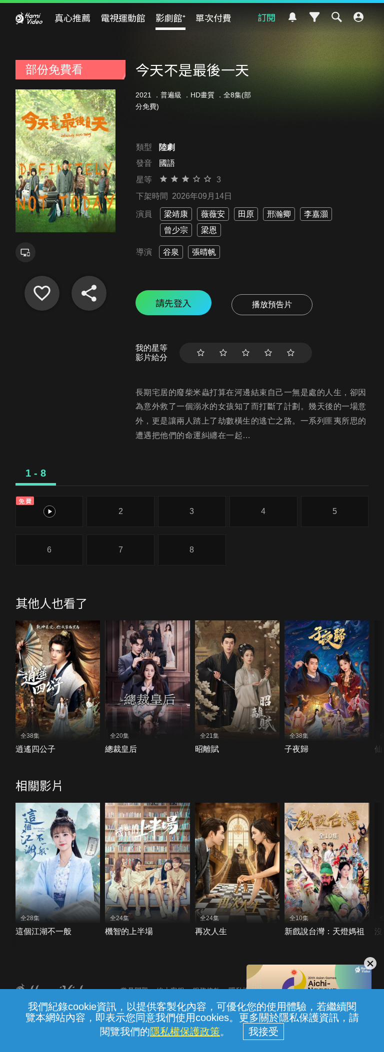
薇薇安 (213, 214)
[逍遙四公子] (58, 687)
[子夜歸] (327, 687)
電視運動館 (123, 17)
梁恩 (209, 230)
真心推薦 (72, 17)
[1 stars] (201, 353)
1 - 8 (36, 473)
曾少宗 (176, 230)
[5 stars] (291, 353)
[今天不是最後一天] (42, 293)
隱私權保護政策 (185, 1031)
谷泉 (171, 252)
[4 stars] (268, 353)
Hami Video (29, 18)
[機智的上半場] (147, 870)
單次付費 (214, 17)
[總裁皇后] (147, 687)
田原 (246, 214)
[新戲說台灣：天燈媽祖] (327, 870)
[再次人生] (237, 870)
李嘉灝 (316, 214)
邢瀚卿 (279, 214)
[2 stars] (223, 353)
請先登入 (174, 302)
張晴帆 (204, 252)
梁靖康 (176, 214)
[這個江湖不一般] (58, 870)
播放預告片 (272, 304)
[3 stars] (245, 353)
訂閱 (267, 16)
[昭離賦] (237, 687)
